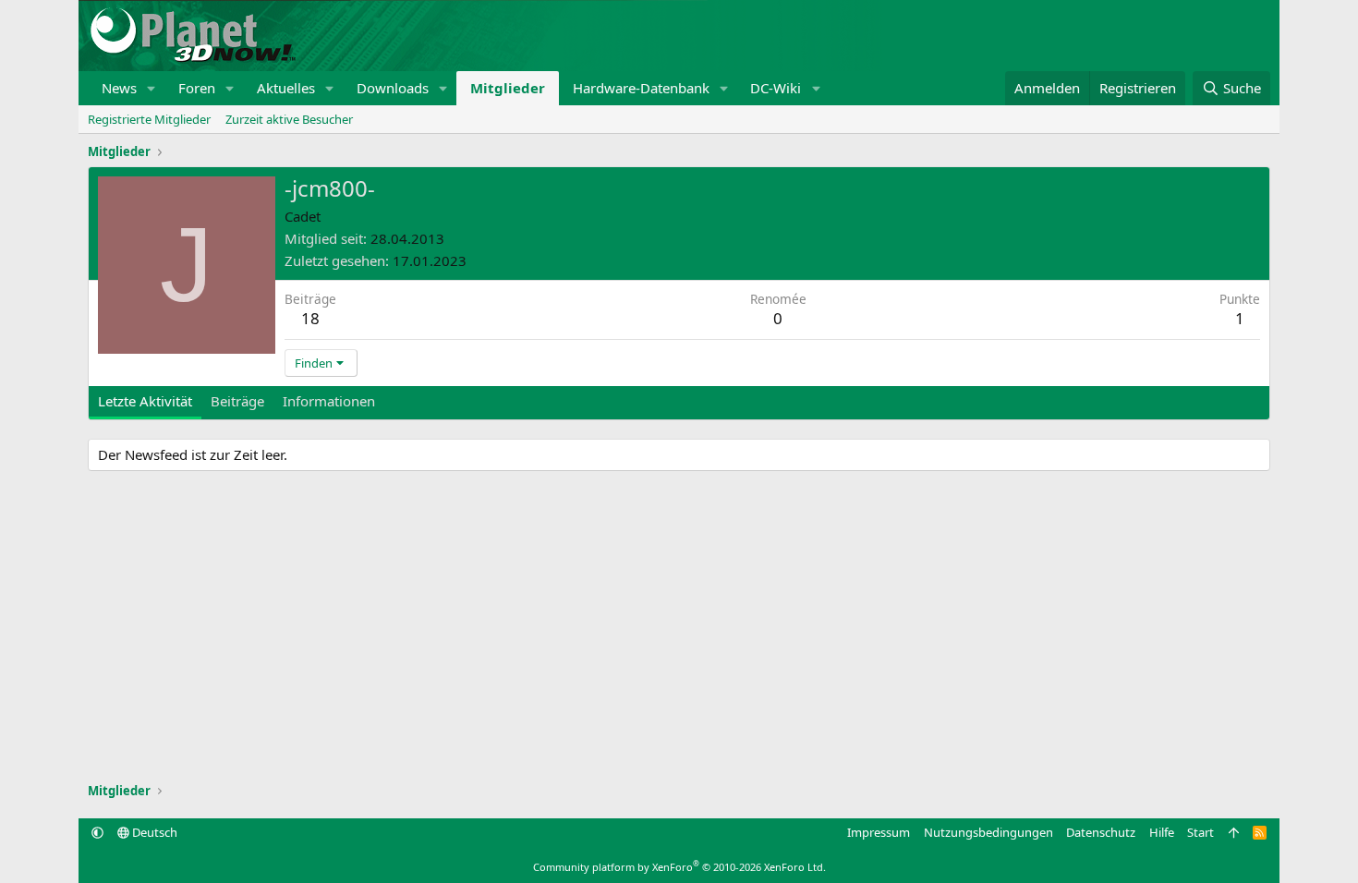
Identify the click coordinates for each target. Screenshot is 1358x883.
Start (1200, 832)
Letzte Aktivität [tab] (145, 401)
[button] (151, 88)
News (119, 88)
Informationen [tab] (329, 401)
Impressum (878, 832)
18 (310, 318)
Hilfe (1161, 832)
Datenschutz (1100, 832)
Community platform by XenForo (679, 867)
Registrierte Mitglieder (149, 119)
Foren (196, 88)
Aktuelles (286, 88)
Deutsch (153, 832)
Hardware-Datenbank (641, 88)
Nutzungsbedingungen (988, 832)
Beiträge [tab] (237, 401)
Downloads (393, 88)
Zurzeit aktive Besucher (289, 119)
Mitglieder (507, 88)
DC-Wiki (775, 88)
